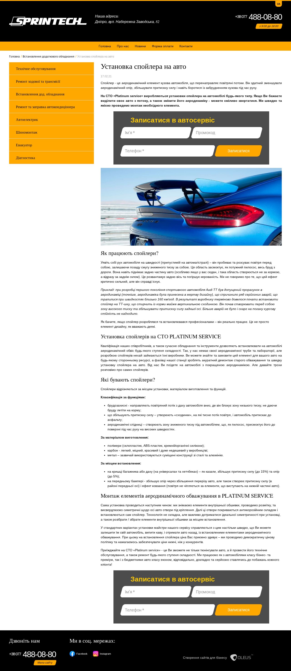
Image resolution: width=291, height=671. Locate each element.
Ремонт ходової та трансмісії (38, 81)
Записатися (238, 151)
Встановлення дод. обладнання (40, 94)
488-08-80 (258, 17)
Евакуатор (24, 144)
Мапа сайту (45, 662)
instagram (105, 653)
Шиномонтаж (26, 132)
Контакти (186, 46)
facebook (82, 653)
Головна (105, 46)
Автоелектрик (27, 119)
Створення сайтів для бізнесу (205, 657)
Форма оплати (162, 46)
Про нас (123, 46)
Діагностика (25, 157)
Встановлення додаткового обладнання (48, 56)
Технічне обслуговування (35, 68)
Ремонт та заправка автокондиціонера (45, 106)
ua (278, 3)
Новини (140, 46)
